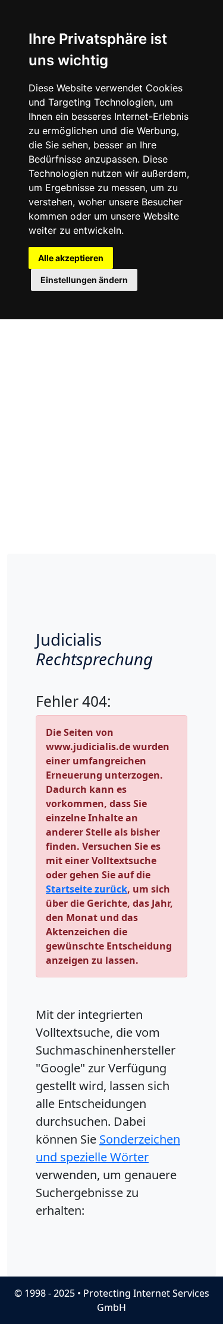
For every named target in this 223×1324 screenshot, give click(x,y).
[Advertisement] (111, 436)
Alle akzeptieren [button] (70, 258)
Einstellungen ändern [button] (84, 280)
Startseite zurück (86, 889)
